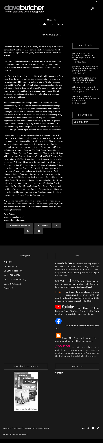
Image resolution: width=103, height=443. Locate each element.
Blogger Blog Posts (70, 338)
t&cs (98, 2)
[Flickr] (93, 428)
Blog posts (51, 20)
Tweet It (44, 226)
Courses (7, 288)
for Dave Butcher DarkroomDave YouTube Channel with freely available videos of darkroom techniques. (77, 311)
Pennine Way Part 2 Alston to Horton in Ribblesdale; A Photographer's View (85, 69)
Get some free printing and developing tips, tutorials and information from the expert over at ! (77, 284)
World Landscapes (12, 280)
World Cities (9, 275)
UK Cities (8, 267)
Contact (59, 373)
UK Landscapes (11, 271)
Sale (6, 262)
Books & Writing (11, 284)
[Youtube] (88, 428)
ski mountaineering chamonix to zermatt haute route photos (85, 98)
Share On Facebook (21, 226)
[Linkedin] (83, 428)
